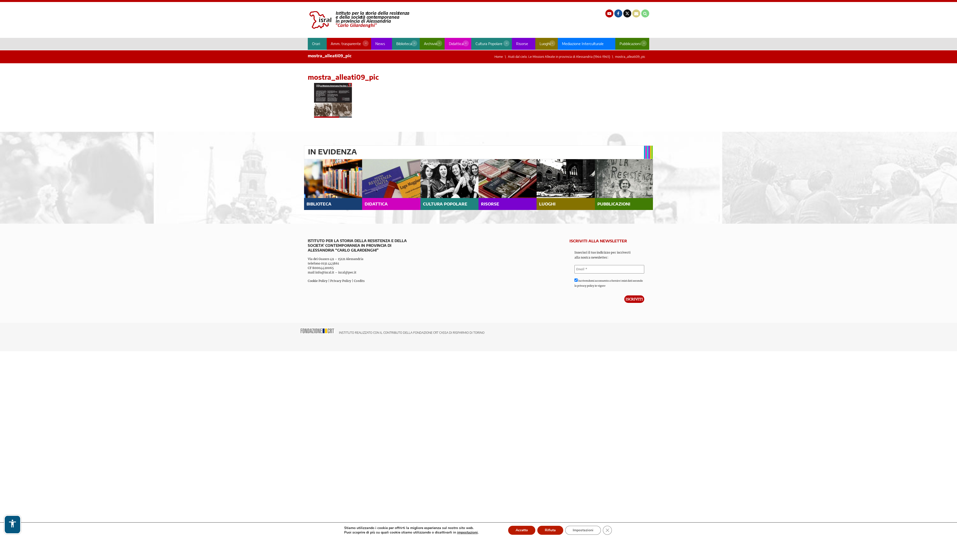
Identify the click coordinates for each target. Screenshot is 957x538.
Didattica (456, 44)
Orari (316, 44)
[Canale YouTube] (609, 13)
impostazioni (467, 532)
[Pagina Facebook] (618, 13)
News (380, 44)
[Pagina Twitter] (627, 13)
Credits (359, 281)
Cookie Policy (317, 281)
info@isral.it (324, 272)
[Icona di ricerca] (645, 13)
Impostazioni (583, 530)
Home (498, 57)
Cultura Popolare (489, 44)
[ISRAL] (358, 19)
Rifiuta (550, 530)
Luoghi (545, 44)
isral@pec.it (347, 272)
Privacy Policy (340, 281)
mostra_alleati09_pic (630, 57)
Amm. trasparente (346, 44)
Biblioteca (404, 44)
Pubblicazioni (630, 44)
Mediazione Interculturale (583, 44)
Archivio (430, 44)
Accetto (522, 530)
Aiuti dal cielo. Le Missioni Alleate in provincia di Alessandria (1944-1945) (559, 57)
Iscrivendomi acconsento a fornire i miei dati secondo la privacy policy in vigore (608, 283)
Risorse (522, 44)
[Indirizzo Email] (636, 13)
